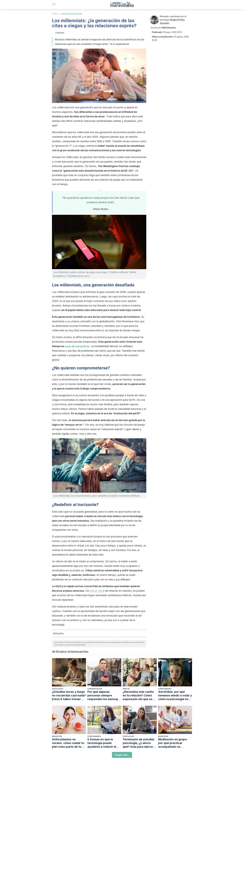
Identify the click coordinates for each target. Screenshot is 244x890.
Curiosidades (164, 689)
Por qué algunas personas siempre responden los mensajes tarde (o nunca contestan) (104, 695)
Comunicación (94, 689)
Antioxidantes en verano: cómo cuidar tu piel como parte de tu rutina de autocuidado (68, 743)
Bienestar (57, 736)
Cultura (55, 14)
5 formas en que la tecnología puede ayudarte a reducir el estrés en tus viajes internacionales (101, 743)
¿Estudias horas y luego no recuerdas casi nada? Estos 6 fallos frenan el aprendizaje (69, 695)
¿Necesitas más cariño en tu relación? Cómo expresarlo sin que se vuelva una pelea (138, 695)
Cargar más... (122, 754)
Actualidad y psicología (71, 14)
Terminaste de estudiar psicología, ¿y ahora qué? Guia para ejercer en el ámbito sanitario (138, 743)
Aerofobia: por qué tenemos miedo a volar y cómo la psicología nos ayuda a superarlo (175, 695)
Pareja (126, 689)
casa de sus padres (77, 346)
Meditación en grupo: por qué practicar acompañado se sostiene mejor (173, 743)
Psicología (57, 689)
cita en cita (96, 590)
